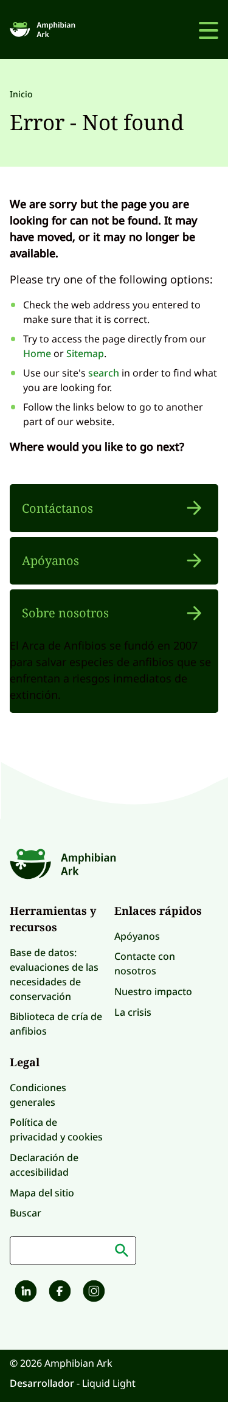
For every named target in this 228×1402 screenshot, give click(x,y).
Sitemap (85, 353)
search (103, 373)
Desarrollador (43, 1383)
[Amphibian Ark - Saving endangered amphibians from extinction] (44, 29)
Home (37, 353)
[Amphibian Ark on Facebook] (58, 1293)
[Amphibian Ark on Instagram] (92, 1293)
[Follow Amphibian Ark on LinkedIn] (24, 1293)
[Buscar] (121, 1250)
